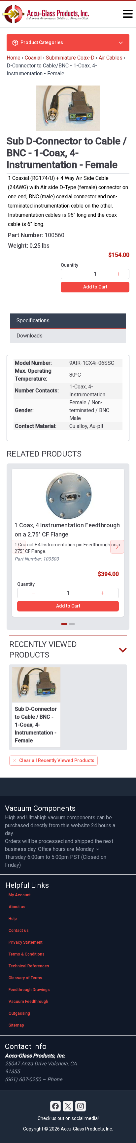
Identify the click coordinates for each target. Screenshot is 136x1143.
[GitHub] (80, 1106)
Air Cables (110, 58)
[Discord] (55, 1106)
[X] (68, 1106)
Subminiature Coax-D (70, 58)
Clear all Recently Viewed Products (56, 760)
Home (13, 58)
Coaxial (33, 58)
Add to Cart (95, 286)
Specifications (33, 320)
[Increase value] (118, 274)
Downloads (30, 336)
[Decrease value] (71, 274)
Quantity (69, 265)
